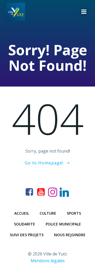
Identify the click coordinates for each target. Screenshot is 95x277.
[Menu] (83, 11)
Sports (74, 213)
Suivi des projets (27, 234)
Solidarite (24, 223)
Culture (48, 213)
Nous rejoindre (70, 234)
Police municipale (63, 223)
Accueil (21, 213)
